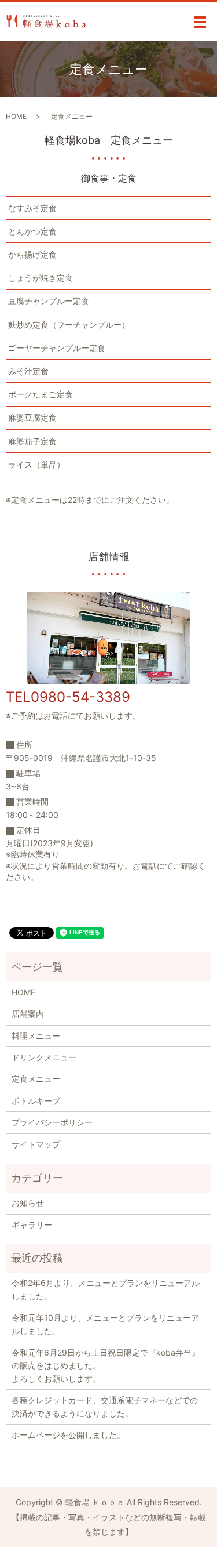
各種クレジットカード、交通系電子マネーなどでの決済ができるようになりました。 (105, 1406)
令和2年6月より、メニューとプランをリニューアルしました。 (106, 1289)
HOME (16, 116)
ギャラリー (32, 1225)
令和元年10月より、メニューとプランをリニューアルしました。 (105, 1324)
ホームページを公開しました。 (68, 1435)
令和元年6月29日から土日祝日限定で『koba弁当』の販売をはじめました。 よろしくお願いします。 (106, 1365)
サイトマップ (36, 1144)
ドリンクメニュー (44, 1057)
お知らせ (28, 1203)
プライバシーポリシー (52, 1122)
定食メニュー (36, 1079)
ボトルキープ (36, 1101)
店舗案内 (28, 1014)
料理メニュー (36, 1036)
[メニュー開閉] (200, 22)
